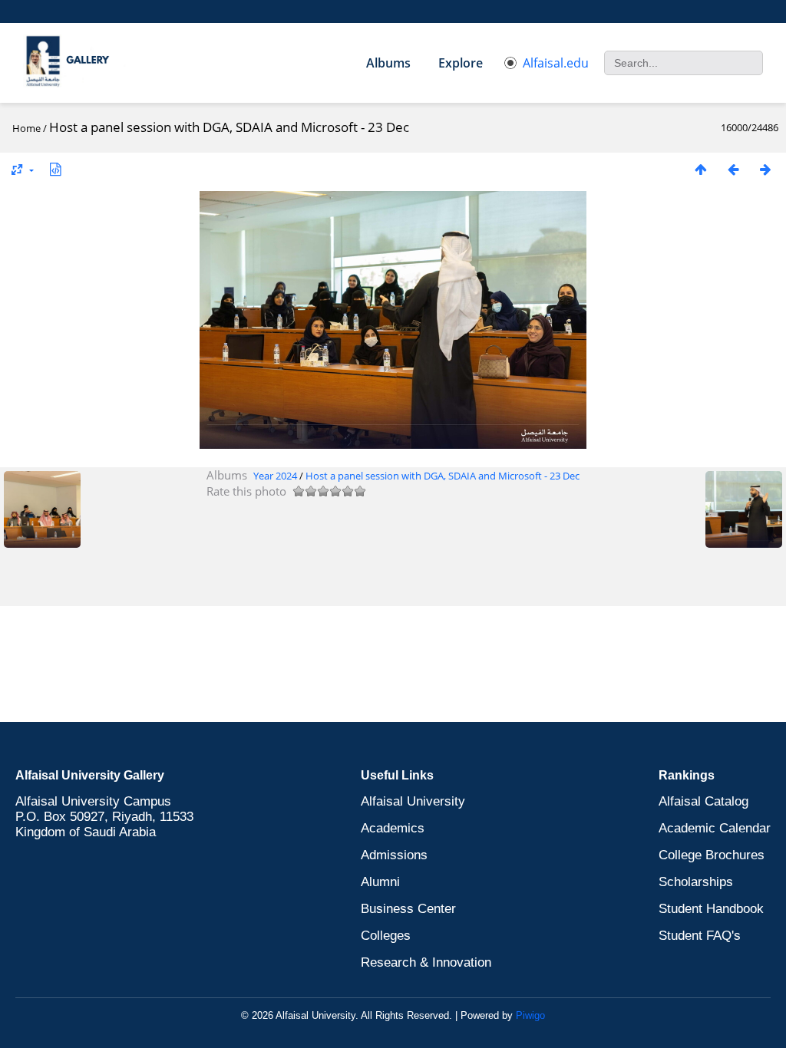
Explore (460, 62)
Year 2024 (275, 476)
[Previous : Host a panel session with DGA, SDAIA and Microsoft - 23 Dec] (733, 169)
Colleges (386, 935)
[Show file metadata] (55, 169)
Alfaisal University (413, 801)
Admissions (394, 855)
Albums (388, 62)
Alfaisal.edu (556, 62)
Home (26, 128)
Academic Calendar (715, 828)
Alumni (380, 882)
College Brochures (712, 855)
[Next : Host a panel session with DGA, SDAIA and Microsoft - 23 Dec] (765, 169)
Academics (392, 828)
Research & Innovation (426, 962)
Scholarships (696, 882)
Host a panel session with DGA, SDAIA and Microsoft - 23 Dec (442, 476)
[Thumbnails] (701, 169)
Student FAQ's (700, 935)
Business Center (408, 908)
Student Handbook (711, 908)
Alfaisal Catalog (703, 801)
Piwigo (530, 1015)
